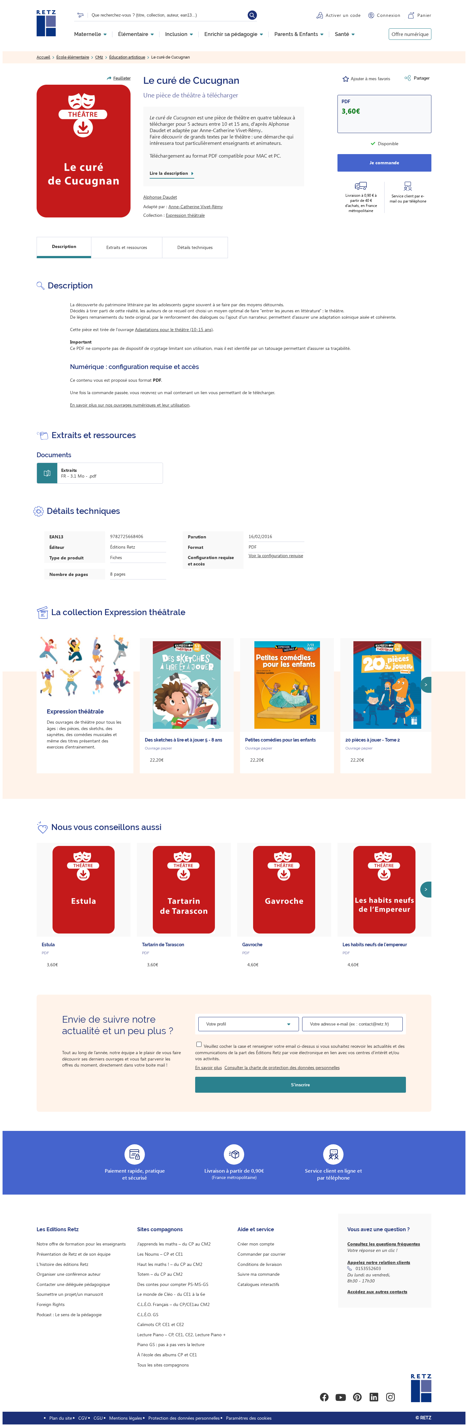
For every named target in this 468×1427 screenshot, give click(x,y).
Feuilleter (122, 78)
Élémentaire (133, 34)
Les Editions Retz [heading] (58, 1229)
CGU (98, 1418)
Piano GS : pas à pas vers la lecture (170, 1344)
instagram (390, 1397)
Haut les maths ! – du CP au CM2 (169, 1264)
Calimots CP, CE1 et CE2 (160, 1324)
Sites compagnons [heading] (160, 1229)
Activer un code (343, 15)
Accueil (43, 57)
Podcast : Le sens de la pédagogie (69, 1314)
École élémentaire (72, 57)
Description (64, 246)
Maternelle (87, 34)
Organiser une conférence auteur (69, 1274)
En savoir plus (208, 1067)
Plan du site (60, 1418)
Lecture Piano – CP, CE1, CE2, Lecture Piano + (181, 1334)
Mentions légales (125, 1418)
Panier (424, 15)
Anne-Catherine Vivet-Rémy (195, 206)
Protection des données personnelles (184, 1418)
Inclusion (176, 34)
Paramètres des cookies (249, 1418)
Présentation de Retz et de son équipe (73, 1254)
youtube (340, 1397)
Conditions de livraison (260, 1264)
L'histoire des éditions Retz (62, 1264)
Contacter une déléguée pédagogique (73, 1284)
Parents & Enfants (296, 34)
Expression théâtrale (185, 215)
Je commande (384, 163)
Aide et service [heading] (256, 1229)
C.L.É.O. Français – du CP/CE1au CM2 (173, 1304)
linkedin (374, 1397)
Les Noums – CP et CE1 (160, 1254)
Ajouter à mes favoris (370, 78)
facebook (324, 1397)
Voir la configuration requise (276, 555)
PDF (346, 101)
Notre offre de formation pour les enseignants (81, 1244)
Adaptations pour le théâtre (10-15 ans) (174, 329)
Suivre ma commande (259, 1274)
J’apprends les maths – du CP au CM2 (174, 1244)
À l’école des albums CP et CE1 (167, 1355)
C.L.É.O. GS (147, 1314)
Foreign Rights (51, 1304)
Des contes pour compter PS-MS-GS (172, 1284)
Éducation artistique (127, 57)
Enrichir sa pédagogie (231, 34)
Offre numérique (410, 34)
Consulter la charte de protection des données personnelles (282, 1067)
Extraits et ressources (126, 247)
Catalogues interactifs (258, 1284)
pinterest (357, 1397)
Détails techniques (195, 247)
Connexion (389, 15)
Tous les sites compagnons (163, 1365)
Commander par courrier (262, 1254)
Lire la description (169, 173)
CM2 (99, 57)
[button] (84, 151)
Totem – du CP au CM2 (160, 1274)
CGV (82, 1418)
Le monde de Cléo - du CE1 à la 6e (171, 1294)
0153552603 (368, 1268)
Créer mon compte (256, 1244)
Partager (421, 78)
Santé (342, 34)
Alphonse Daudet (160, 197)
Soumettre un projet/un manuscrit (70, 1294)
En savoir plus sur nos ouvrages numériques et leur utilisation (129, 405)
